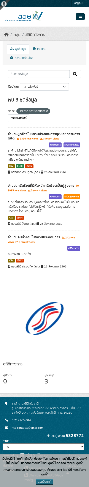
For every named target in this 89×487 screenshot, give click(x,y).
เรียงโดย (13, 87)
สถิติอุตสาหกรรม (71, 144)
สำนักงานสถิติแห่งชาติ (25, 404)
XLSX (20, 166)
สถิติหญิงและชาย (71, 196)
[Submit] (75, 74)
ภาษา (6, 441)
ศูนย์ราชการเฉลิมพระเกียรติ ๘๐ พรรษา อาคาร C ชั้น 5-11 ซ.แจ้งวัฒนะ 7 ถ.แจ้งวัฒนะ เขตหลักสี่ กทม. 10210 (47, 410)
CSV (11, 166)
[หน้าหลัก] (6, 35)
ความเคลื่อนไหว (23, 58)
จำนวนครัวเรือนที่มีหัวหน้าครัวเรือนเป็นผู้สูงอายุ (41, 185)
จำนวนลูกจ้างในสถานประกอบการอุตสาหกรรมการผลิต (44, 136)
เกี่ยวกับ (41, 49)
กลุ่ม (17, 35)
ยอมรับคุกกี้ (44, 482)
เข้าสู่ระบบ (79, 3)
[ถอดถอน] (47, 111)
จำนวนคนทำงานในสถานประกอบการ (34, 237)
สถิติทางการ (35, 35)
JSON (29, 166)
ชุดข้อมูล (20, 49)
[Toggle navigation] (80, 16)
